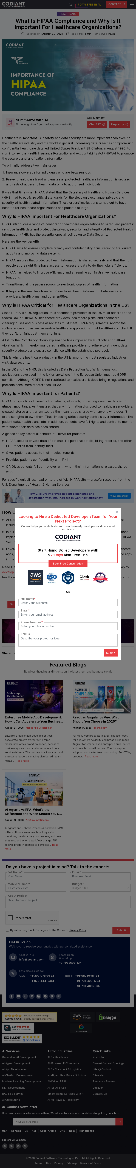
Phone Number (32, 622)
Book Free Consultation (68, 563)
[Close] (117, 512)
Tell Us (25, 634)
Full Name (28, 598)
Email (25, 610)
